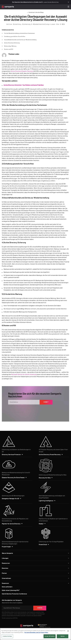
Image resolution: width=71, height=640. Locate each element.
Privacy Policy (44, 408)
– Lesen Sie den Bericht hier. (35, 2)
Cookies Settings (7, 636)
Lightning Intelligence (46, 500)
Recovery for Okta (44, 478)
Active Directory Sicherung (12, 43)
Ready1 (41, 523)
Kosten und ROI (8, 49)
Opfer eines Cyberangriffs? (10, 590)
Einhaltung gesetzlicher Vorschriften (14, 36)
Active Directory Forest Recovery (50, 454)
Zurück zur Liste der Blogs (36, 12)
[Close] (68, 631)
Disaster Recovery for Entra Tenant (13, 477)
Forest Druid (43, 544)
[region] (35, 634)
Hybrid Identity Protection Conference (14, 594)
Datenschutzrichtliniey (15, 615)
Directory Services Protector (11, 454)
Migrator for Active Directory (11, 523)
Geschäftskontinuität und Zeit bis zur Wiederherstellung (20, 39)
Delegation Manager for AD (10, 498)
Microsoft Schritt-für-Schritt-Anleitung (24, 374)
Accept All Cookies (50, 636)
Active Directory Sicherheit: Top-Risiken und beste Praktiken (24, 85)
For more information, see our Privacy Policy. (36, 632)
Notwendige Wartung (10, 46)
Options (63, 636)
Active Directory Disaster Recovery (22, 71)
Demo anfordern (7, 587)
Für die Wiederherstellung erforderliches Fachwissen (19, 33)
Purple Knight (6, 546)
